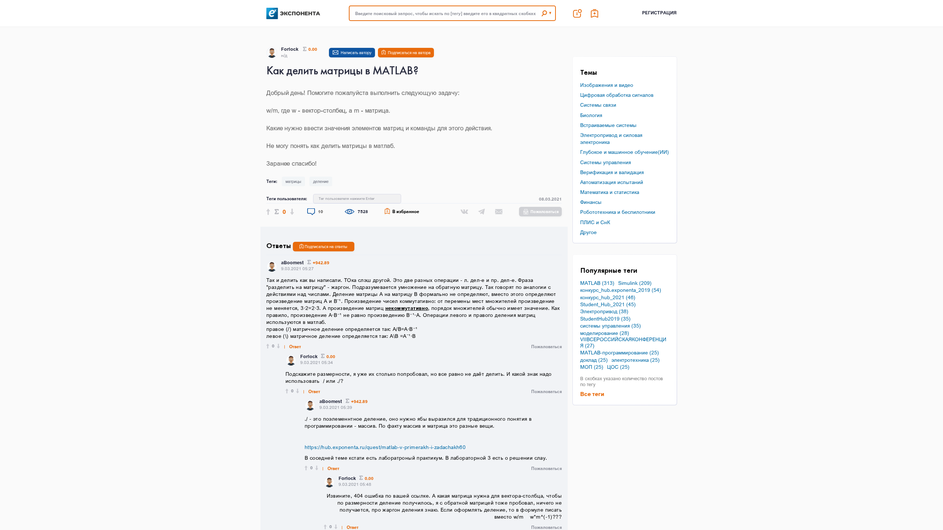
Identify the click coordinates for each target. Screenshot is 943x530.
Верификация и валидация (612, 172)
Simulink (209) (635, 283)
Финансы (591, 202)
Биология (591, 115)
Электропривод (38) (604, 311)
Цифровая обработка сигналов (616, 95)
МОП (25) (591, 367)
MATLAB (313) (597, 283)
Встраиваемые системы (608, 125)
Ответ (295, 347)
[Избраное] (594, 13)
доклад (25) (594, 360)
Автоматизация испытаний (611, 182)
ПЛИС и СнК (595, 222)
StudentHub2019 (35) (605, 319)
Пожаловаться (544, 211)
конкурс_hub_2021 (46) (607, 297)
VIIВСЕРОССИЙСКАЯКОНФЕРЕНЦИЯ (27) (623, 342)
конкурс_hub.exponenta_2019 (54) (620, 290)
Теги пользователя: (286, 198)
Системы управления (605, 162)
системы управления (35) (610, 326)
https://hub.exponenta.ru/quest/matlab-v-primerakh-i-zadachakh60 (385, 447)
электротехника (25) (635, 360)
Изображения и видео (606, 85)
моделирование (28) (604, 333)
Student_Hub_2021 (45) (608, 304)
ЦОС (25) (618, 367)
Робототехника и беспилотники (617, 212)
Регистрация (659, 12)
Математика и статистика (609, 192)
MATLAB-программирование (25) (619, 353)
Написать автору (356, 52)
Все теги (592, 394)
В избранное (405, 211)
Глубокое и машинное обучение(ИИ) (624, 152)
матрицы (293, 181)
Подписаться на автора (409, 52)
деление (321, 181)
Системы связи (598, 105)
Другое (588, 232)
